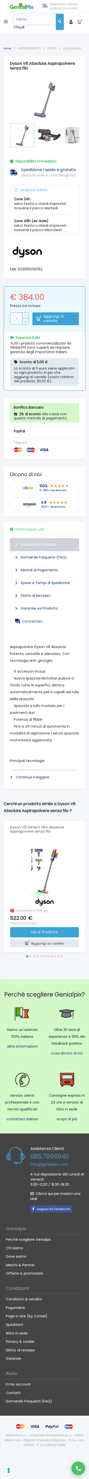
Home (7, 48)
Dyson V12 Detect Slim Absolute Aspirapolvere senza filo (37, 829)
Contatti (13, 1392)
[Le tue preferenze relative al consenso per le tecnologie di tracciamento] (8, 1470)
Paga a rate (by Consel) (26, 1316)
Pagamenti (15, 1307)
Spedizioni (14, 1324)
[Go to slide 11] (62, 956)
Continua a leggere (32, 777)
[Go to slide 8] (51, 956)
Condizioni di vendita (24, 1299)
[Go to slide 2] (31, 956)
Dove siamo (16, 1256)
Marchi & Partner (20, 1265)
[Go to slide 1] (27, 956)
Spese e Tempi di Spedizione (45, 582)
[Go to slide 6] (44, 956)
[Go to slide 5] (41, 956)
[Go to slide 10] (58, 956)
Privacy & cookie (20, 1341)
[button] (22, 135)
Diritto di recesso (20, 1350)
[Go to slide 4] (38, 956)
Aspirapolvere (72, 48)
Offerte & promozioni (24, 1273)
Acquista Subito (33, 189)
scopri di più (67, 1119)
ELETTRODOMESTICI (29, 48)
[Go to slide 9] (55, 956)
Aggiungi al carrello (54, 318)
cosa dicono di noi (67, 1053)
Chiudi (19, 27)
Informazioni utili (29, 529)
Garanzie (13, 1358)
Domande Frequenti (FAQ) (44, 557)
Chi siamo (14, 1248)
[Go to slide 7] (48, 956)
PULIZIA (52, 48)
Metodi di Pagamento (39, 570)
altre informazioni (22, 1046)
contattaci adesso (22, 1119)
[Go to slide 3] (34, 956)
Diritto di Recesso (35, 595)
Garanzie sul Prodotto (39, 608)
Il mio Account (18, 1384)
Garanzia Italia (28, 337)
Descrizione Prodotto (39, 544)
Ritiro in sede (17, 1333)
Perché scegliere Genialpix (28, 1239)
